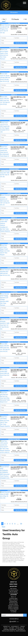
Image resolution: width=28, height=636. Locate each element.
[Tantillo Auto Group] (6, 5)
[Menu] (24, 3)
